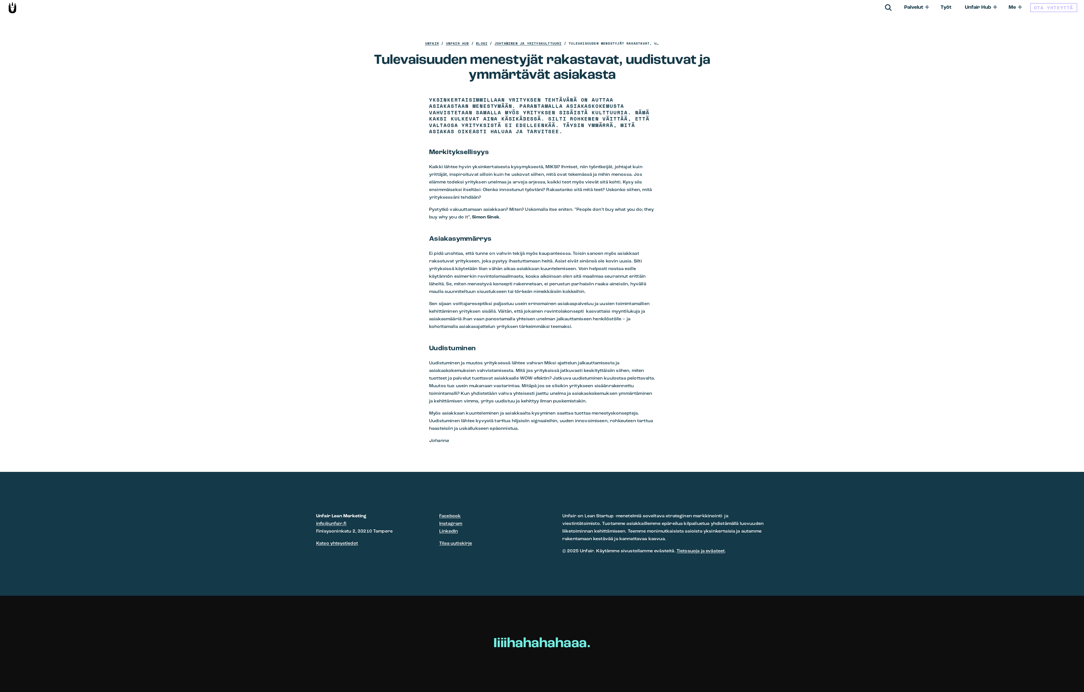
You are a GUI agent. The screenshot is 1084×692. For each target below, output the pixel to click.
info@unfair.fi (331, 524)
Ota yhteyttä (1053, 7)
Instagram (450, 524)
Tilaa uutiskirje (455, 543)
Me (1012, 7)
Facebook (450, 516)
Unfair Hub (978, 7)
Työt (946, 7)
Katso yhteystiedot (337, 543)
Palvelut (913, 7)
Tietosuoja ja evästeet (701, 551)
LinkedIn (448, 531)
